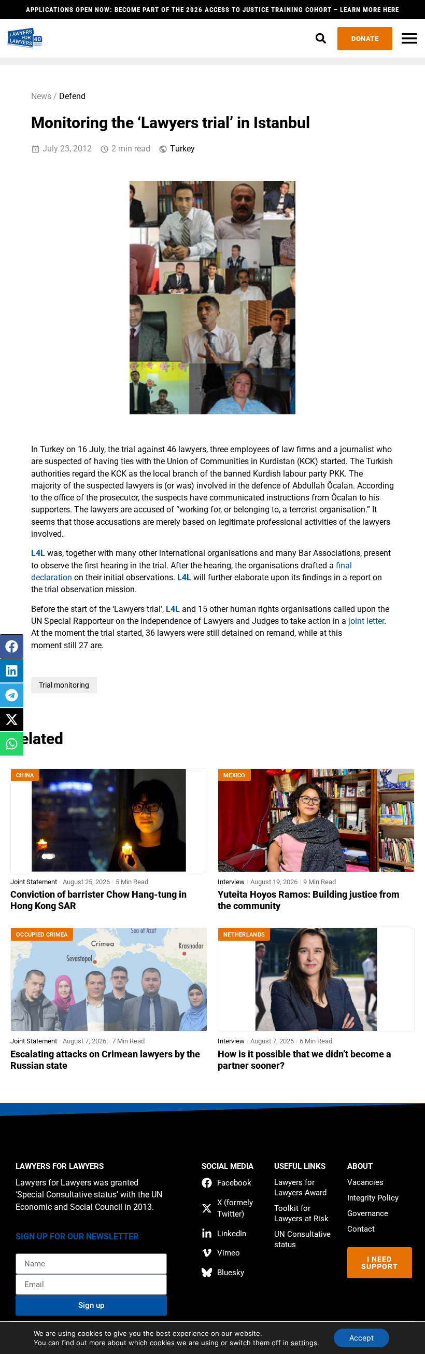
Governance (367, 1213)
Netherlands (244, 934)
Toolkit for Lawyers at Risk (301, 1213)
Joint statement (33, 882)
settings (304, 1342)
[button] (320, 38)
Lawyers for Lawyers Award (300, 1187)
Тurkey (182, 148)
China (25, 775)
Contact (361, 1229)
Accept (361, 1337)
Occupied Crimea (42, 934)
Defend (72, 96)
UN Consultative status (302, 1239)
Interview (231, 882)
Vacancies (365, 1182)
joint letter (366, 621)
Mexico (234, 775)
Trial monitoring (64, 685)
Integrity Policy (373, 1198)
